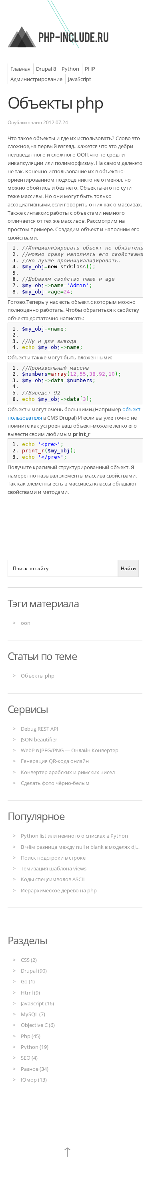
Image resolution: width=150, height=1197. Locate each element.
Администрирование (36, 79)
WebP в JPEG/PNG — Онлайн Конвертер (69, 750)
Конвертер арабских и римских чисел (68, 772)
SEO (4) (29, 1057)
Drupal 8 (46, 68)
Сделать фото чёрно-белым (55, 783)
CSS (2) (29, 959)
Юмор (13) (34, 1079)
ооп (25, 622)
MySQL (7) (33, 1014)
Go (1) (28, 981)
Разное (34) (34, 1068)
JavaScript (79, 79)
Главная (20, 68)
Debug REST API (39, 728)
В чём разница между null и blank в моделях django (84, 846)
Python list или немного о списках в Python (74, 835)
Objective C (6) (38, 1025)
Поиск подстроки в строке (53, 857)
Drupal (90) (34, 970)
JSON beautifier (39, 739)
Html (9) (30, 992)
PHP (90, 68)
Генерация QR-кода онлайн (55, 761)
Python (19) (34, 1046)
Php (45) (30, 1036)
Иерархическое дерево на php (59, 890)
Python (70, 68)
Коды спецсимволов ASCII (53, 879)
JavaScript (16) (37, 1003)
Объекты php (55, 102)
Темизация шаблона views (53, 868)
